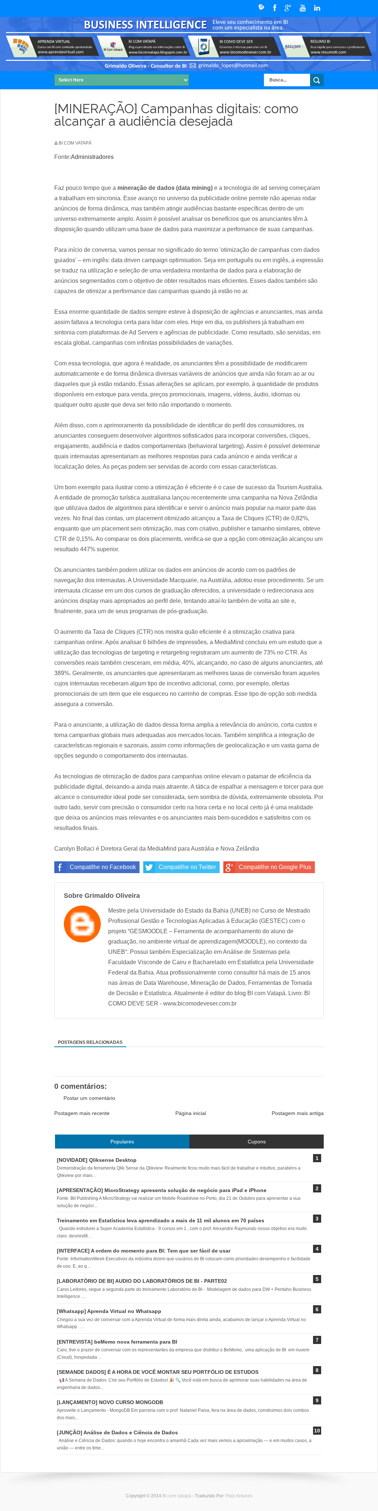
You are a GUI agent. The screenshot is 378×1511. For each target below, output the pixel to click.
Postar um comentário (89, 1098)
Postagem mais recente (82, 1113)
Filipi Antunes (239, 1495)
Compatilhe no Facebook (103, 867)
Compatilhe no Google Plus (275, 867)
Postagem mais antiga (298, 1113)
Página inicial (190, 1113)
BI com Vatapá (177, 1495)
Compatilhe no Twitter (187, 867)
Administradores (92, 157)
